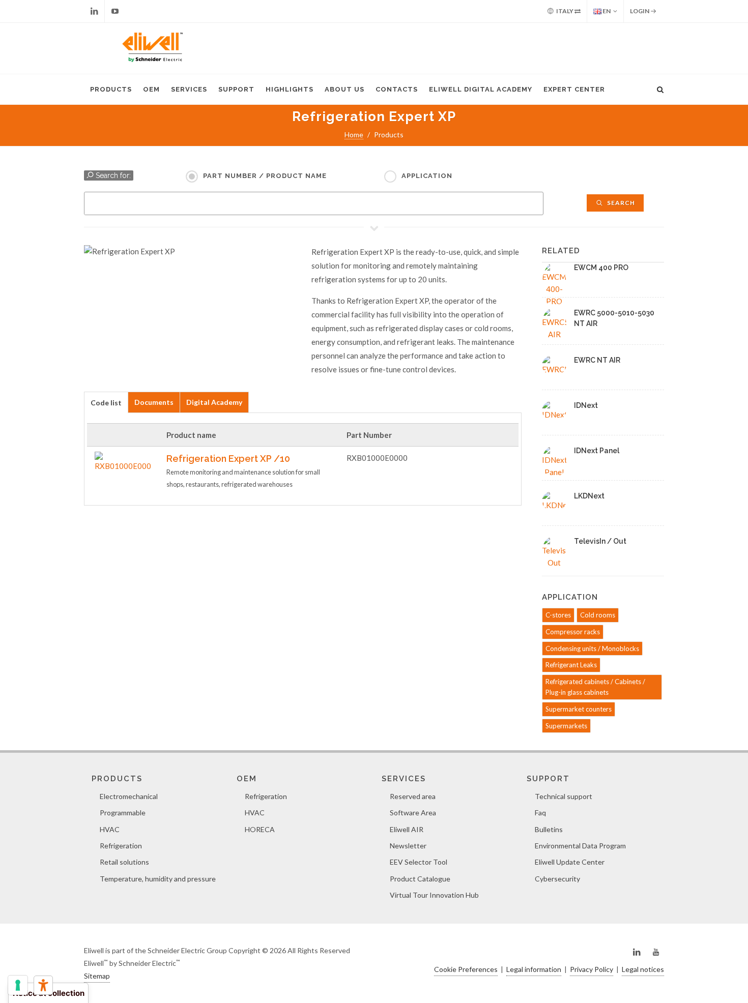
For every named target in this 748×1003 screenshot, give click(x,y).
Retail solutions (124, 862)
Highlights (289, 89)
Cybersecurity (557, 878)
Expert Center (574, 89)
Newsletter (408, 845)
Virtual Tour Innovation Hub (434, 895)
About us (344, 89)
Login (640, 11)
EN (606, 11)
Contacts (397, 89)
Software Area (413, 812)
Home (353, 134)
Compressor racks (572, 632)
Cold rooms (597, 615)
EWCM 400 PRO (601, 267)
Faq (540, 812)
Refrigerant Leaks (571, 665)
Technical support (563, 796)
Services (189, 89)
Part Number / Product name (265, 176)
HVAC (110, 829)
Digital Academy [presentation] (214, 402)
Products (111, 89)
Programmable (123, 812)
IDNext (586, 405)
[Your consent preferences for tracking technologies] (17, 985)
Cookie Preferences (466, 969)
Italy (564, 11)
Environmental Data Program (580, 845)
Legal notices (643, 969)
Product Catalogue (420, 878)
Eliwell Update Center (570, 862)
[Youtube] (115, 11)
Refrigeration (121, 845)
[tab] (106, 402)
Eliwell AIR (406, 829)
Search (620, 202)
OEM (151, 89)
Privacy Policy (591, 969)
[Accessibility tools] (43, 985)
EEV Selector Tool (418, 862)
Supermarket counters (578, 709)
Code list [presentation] (106, 402)
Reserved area (413, 796)
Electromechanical (129, 796)
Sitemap (97, 975)
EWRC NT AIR (597, 360)
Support (236, 89)
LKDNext (589, 496)
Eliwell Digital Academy (480, 89)
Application (426, 176)
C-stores (558, 615)
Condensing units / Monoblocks (592, 648)
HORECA (260, 829)
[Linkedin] (94, 11)
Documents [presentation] (154, 402)
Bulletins (549, 829)
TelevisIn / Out (600, 541)
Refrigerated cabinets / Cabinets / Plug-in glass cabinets (595, 686)
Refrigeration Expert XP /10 (228, 458)
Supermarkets (566, 726)
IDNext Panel (596, 451)
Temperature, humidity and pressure (158, 878)
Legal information (533, 969)
